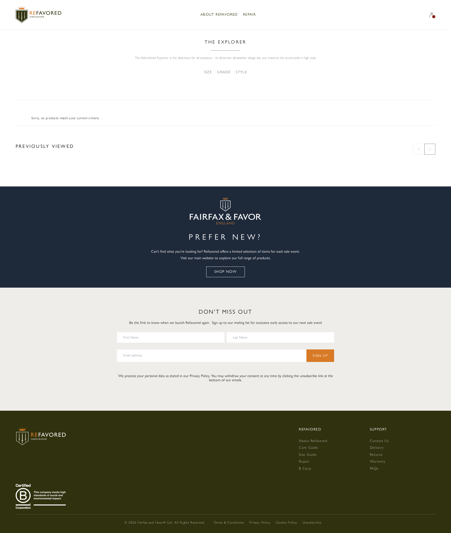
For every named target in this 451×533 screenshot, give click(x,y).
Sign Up (320, 356)
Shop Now (225, 271)
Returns (376, 454)
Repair (249, 14)
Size (208, 72)
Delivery (377, 447)
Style (241, 72)
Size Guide (307, 454)
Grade (223, 72)
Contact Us (379, 441)
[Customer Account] (431, 14)
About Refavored (219, 14)
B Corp (305, 468)
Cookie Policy (286, 522)
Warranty (377, 461)
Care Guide (308, 447)
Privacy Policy (199, 376)
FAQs (374, 468)
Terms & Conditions (228, 522)
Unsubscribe (311, 522)
